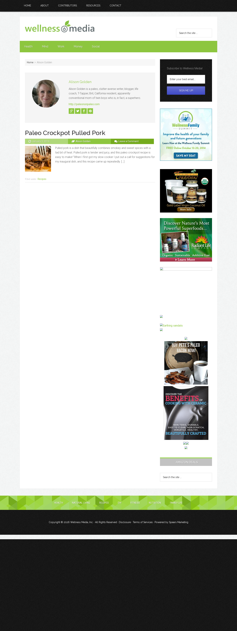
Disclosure (125, 522)
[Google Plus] (71, 111)
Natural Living (81, 502)
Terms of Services (143, 522)
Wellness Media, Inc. (81, 522)
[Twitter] (78, 111)
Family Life (176, 502)
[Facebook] (84, 111)
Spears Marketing (178, 522)
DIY (119, 502)
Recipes (42, 179)
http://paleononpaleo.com (84, 104)
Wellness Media (59, 28)
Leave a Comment (128, 141)
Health (58, 502)
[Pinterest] (90, 111)
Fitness (135, 502)
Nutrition (155, 502)
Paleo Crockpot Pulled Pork (65, 132)
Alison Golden (80, 82)
